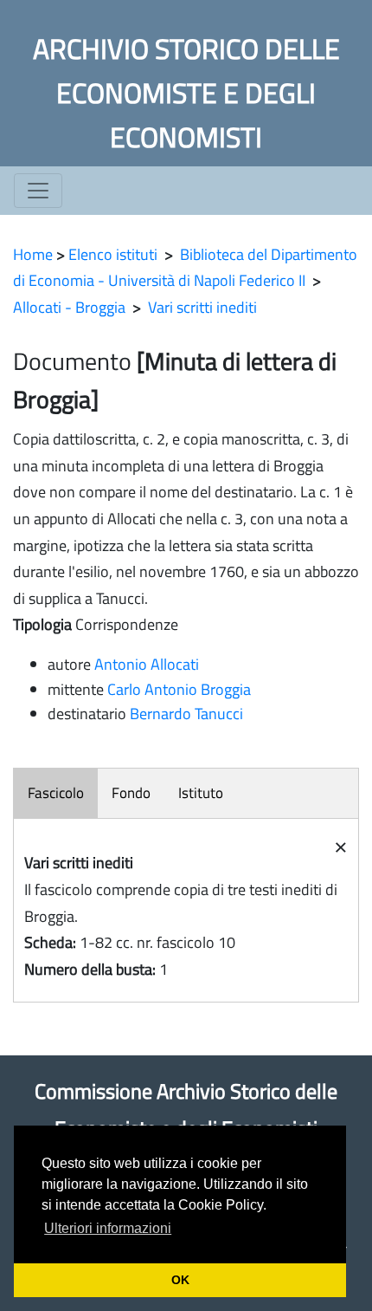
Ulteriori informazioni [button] (107, 1228)
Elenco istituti (112, 254)
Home (33, 254)
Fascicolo (56, 793)
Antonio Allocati (146, 664)
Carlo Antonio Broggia (179, 689)
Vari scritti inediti (202, 307)
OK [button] (180, 1280)
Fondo (131, 793)
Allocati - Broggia (69, 307)
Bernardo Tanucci (186, 713)
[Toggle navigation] (38, 190)
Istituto (200, 793)
